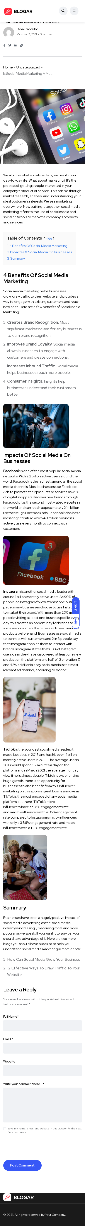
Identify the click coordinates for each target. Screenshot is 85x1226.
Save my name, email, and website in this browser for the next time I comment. (45, 1130)
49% (75, 492)
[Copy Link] (21, 45)
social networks (15, 217)
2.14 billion (71, 507)
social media (59, 211)
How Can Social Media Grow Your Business (43, 959)
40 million (50, 518)
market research (15, 196)
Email (8, 1039)
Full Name (11, 1016)
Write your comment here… (23, 1084)
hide (49, 238)
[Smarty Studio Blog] (18, 11)
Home (8, 67)
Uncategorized (28, 67)
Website (9, 1061)
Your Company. (55, 1215)
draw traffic (21, 296)
